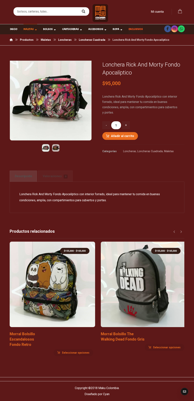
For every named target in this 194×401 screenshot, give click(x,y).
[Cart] (180, 11)
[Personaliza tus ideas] (100, 13)
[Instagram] (174, 28)
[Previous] (174, 231)
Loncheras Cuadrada (150, 151)
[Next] (181, 231)
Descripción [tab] (23, 176)
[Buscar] (84, 11)
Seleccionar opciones (75, 352)
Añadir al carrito (122, 136)
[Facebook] (167, 28)
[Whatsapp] (181, 28)
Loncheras (129, 151)
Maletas (169, 151)
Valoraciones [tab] (54, 176)
